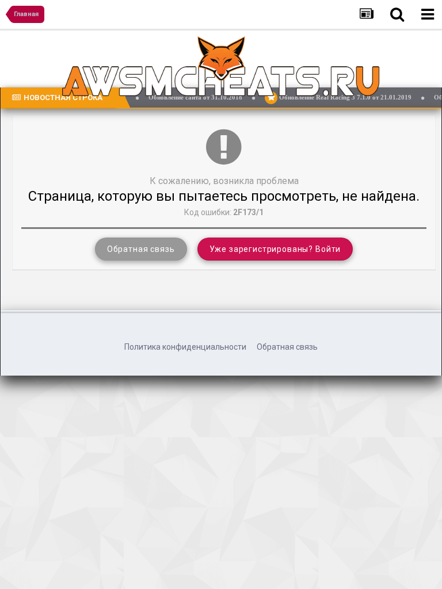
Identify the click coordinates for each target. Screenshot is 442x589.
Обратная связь (141, 249)
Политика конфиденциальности (185, 346)
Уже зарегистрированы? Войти (275, 249)
